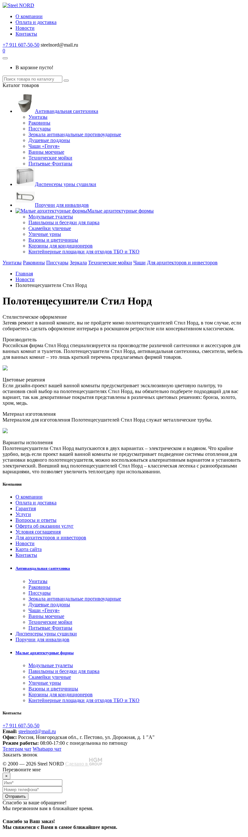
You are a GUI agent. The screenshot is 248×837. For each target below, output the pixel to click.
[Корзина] (5, 58)
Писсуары (39, 128)
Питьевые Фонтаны (50, 163)
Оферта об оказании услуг (45, 526)
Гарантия (26, 508)
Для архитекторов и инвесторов (182, 262)
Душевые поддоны (49, 140)
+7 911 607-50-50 (21, 45)
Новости (25, 28)
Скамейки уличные (49, 228)
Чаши (139, 262)
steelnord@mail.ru (37, 731)
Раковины (39, 123)
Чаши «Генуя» (44, 146)
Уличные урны (44, 234)
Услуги (23, 514)
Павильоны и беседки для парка (63, 222)
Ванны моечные (46, 152)
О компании (29, 16)
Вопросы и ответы (36, 520)
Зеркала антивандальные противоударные (74, 134)
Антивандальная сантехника (66, 111)
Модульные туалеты (50, 216)
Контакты (26, 34)
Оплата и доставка (36, 22)
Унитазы (37, 117)
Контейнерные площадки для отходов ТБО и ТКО (84, 251)
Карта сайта (29, 549)
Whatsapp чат (47, 749)
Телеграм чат (17, 749)
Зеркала (78, 262)
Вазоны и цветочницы (53, 240)
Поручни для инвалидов (62, 205)
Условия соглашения (38, 531)
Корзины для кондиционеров (60, 245)
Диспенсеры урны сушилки (65, 184)
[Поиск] (66, 81)
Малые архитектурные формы (120, 211)
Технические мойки (50, 157)
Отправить (15, 796)
